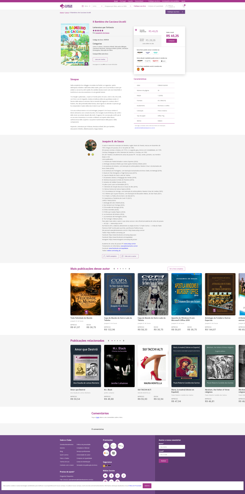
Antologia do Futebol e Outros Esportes (217, 319)
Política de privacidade (83, 444)
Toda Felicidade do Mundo (81, 318)
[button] (114, 269)
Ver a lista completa (176, 269)
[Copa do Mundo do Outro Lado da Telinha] (119, 294)
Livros (67, 12)
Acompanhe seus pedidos (170, 1)
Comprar (172, 41)
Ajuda (183, 1)
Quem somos (64, 455)
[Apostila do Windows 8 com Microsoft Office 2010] (186, 294)
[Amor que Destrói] (85, 366)
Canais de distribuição (83, 462)
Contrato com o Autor (67, 465)
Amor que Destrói (77, 390)
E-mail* (161, 451)
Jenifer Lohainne (109, 393)
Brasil (116, 1)
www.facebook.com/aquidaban (118, 248)
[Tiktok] (123, 475)
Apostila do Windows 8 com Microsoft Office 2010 (183, 319)
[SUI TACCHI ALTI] (153, 366)
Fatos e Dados (64, 458)
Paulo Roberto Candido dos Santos (182, 395)
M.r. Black (108, 390)
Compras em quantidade (155, 6)
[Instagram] (117, 475)
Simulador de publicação (87, 465)
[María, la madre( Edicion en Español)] (186, 366)
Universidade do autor (83, 455)
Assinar (163, 461)
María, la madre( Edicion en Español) (182, 391)
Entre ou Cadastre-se (171, 6)
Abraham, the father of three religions (217, 391)
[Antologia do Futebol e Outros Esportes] (220, 294)
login (97, 417)
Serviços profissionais (83, 451)
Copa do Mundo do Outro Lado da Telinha (118, 319)
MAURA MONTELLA (144, 393)
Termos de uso (64, 462)
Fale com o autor (130, 256)
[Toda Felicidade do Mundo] (85, 294)
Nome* (161, 443)
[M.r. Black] (119, 366)
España (130, 1)
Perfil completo (111, 256)
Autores (62, 448)
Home (62, 12)
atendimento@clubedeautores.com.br (145, 128)
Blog (61, 451)
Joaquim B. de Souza (102, 33)
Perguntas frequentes (66, 476)
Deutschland (139, 1)
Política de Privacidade (135, 486)
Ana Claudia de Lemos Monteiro (80, 393)
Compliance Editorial (83, 448)
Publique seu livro (154, 1)
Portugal (123, 1)
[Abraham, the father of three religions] (220, 366)
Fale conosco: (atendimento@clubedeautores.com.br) (76, 480)
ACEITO (147, 486)
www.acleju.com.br (130, 244)
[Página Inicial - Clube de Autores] (66, 6)
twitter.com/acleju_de (113, 250)
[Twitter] (105, 475)
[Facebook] (111, 475)
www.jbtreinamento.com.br (129, 246)
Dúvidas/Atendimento (66, 444)
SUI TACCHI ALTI (144, 390)
